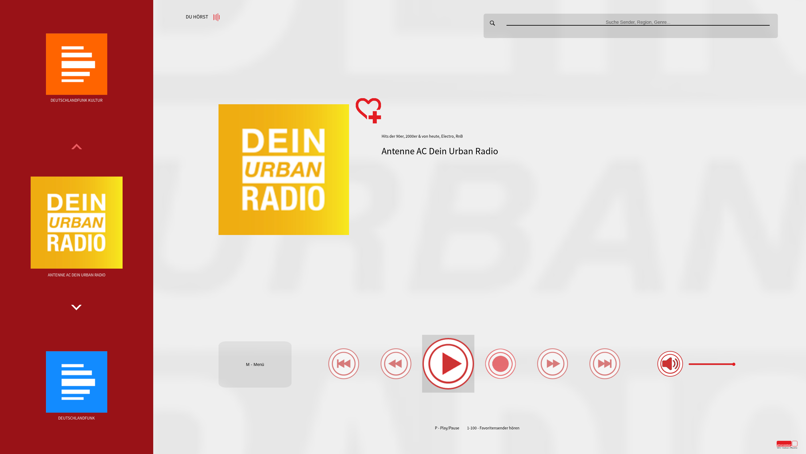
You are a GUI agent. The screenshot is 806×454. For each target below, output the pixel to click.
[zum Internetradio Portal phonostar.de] (787, 448)
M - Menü (255, 364)
